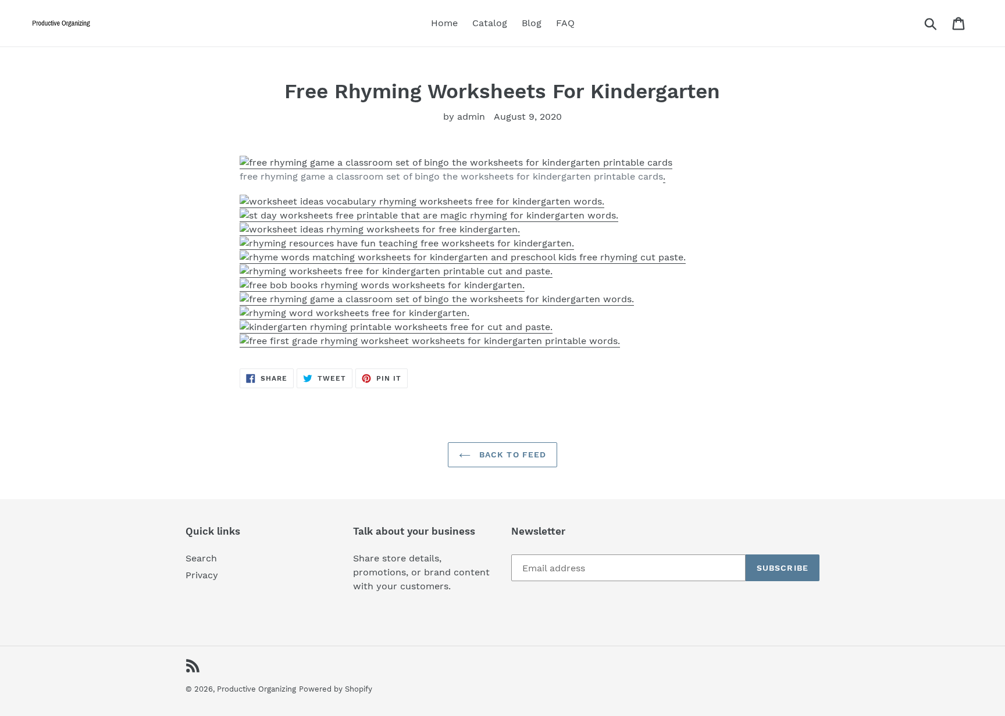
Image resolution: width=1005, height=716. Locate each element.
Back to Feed (511, 454)
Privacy (202, 575)
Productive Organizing (256, 689)
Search (201, 558)
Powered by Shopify (335, 689)
